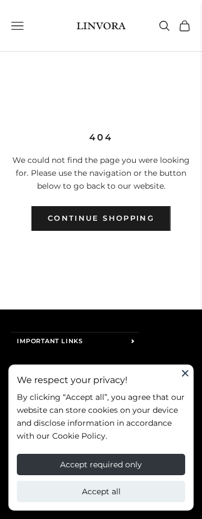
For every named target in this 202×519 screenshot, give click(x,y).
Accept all (101, 491)
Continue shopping (101, 217)
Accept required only (101, 464)
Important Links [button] (49, 341)
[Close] (185, 373)
